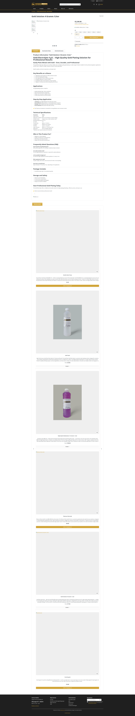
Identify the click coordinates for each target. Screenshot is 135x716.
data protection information (93, 702)
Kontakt (51, 699)
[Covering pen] (67, 643)
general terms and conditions (92, 703)
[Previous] (37, 33)
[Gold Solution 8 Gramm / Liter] (67, 563)
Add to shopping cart (94, 37)
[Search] (79, 4)
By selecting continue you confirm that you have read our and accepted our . (95, 702)
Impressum (71, 704)
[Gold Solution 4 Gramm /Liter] (55, 33)
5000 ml (77, 34)
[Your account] (96, 4)
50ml (76, 32)
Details (67, 366)
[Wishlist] (94, 4)
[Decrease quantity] (76, 37)
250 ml (84, 32)
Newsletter (89, 697)
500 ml (89, 32)
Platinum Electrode (67, 516)
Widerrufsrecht (53, 702)
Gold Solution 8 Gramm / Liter (67, 596)
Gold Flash (67, 355)
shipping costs (62, 710)
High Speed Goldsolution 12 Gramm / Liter (67, 435)
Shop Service (53, 697)
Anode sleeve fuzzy (67, 275)
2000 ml (98, 32)
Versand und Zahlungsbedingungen (57, 701)
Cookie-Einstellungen (73, 705)
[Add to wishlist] (97, 272)
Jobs (69, 701)
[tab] (36, 50)
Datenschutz (71, 702)
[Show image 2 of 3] (54, 45)
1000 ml (93, 32)
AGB (51, 704)
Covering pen (68, 677)
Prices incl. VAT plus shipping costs (81, 24)
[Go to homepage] (39, 4)
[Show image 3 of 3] (56, 45)
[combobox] (69, 4)
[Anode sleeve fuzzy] (67, 241)
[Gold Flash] (67, 322)
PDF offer (78, 46)
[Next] (72, 33)
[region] (52, 33)
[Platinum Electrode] (67, 482)
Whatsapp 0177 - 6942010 (37, 701)
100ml (80, 32)
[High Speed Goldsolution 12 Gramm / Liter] (67, 402)
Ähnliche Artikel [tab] (37, 204)
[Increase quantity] (83, 37)
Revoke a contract (35, 705)
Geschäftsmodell (72, 699)
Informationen (72, 697)
